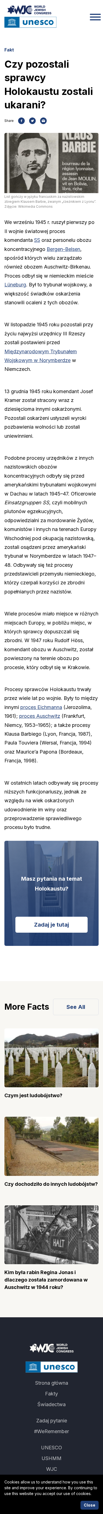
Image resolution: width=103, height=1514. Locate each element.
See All (75, 1007)
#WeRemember (51, 1431)
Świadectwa (51, 1404)
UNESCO (51, 1447)
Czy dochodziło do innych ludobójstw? (51, 1184)
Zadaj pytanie (51, 1420)
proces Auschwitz (39, 716)
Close (89, 1505)
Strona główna (51, 1383)
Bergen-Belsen (63, 249)
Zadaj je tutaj (51, 924)
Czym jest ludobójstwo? (33, 1095)
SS (37, 240)
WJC (51, 1469)
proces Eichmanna (41, 707)
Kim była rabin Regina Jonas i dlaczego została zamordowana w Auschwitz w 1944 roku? (46, 1279)
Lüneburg (15, 285)
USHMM (51, 1458)
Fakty (51, 1394)
